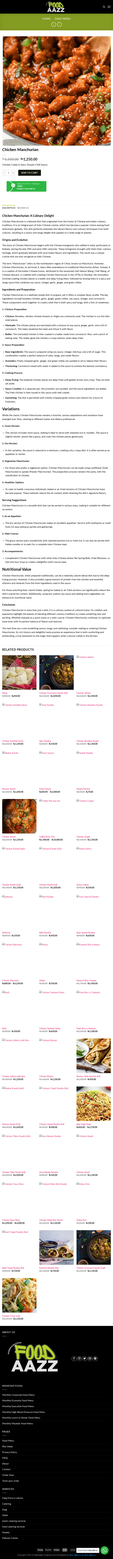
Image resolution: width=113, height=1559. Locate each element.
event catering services (14, 1521)
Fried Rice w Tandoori (86, 1028)
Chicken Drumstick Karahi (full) (53, 693)
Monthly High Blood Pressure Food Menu (23, 1412)
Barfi (4, 1028)
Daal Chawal (45, 789)
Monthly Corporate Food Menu (18, 1395)
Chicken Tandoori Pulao (49, 1028)
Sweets (6, 1532)
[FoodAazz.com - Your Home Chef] (56, 7)
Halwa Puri (81, 1220)
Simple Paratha (83, 789)
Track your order (10, 1481)
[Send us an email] (90, 1358)
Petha (4, 693)
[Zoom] (6, 142)
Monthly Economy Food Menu (18, 1400)
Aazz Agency (89, 1555)
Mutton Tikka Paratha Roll (88, 1076)
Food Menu (8, 1441)
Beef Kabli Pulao (84, 1124)
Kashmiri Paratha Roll (49, 1268)
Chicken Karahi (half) (11, 885)
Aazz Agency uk (76, 1555)
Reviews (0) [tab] (23, 208)
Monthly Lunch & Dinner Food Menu (21, 1418)
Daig (4, 1509)
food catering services (13, 1527)
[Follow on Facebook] (74, 1358)
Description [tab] (8, 208)
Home (47, 18)
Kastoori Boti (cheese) (86, 980)
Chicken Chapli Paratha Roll (51, 1124)
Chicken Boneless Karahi (88, 741)
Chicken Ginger (83, 837)
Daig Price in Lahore (12, 1498)
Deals (5, 1515)
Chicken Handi (83, 1172)
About (5, 1464)
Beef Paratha (45, 933)
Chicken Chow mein (11, 1316)
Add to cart (29, 173)
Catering (6, 1504)
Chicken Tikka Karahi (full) (14, 1172)
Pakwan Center (10, 1538)
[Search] (104, 7)
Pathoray (6, 933)
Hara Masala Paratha (48, 1172)
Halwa (42, 980)
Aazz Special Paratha (86, 933)
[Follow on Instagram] (79, 1358)
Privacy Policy (9, 1452)
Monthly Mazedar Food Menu (17, 1423)
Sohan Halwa (83, 885)
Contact (6, 1469)
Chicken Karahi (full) (48, 885)
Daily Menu (62, 18)
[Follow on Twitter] (84, 1358)
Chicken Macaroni (10, 980)
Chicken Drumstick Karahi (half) (91, 1268)
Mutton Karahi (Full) (11, 1124)
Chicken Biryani (46, 1076)
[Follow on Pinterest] (95, 1358)
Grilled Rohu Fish (47, 837)
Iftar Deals (7, 1446)
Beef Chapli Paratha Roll (13, 1268)
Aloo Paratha (45, 741)
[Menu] (109, 6)
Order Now (8, 1475)
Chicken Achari (9, 837)
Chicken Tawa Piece (11, 1220)
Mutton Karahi (8, 789)
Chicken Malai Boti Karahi (51, 1220)
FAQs (5, 1458)
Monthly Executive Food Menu (18, 1406)
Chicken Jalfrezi (83, 693)
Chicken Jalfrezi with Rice (13, 1076)
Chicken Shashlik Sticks (12, 741)
